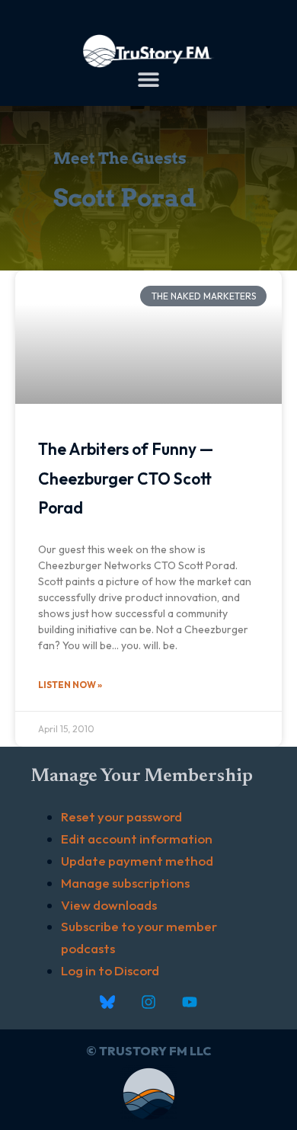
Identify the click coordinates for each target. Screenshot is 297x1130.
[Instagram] (148, 1002)
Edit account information (136, 839)
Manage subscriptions (125, 883)
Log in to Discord (110, 970)
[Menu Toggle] (148, 79)
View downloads (109, 905)
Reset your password (121, 816)
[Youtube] (189, 1002)
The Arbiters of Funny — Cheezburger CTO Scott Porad (125, 478)
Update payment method (137, 861)
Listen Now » (70, 684)
